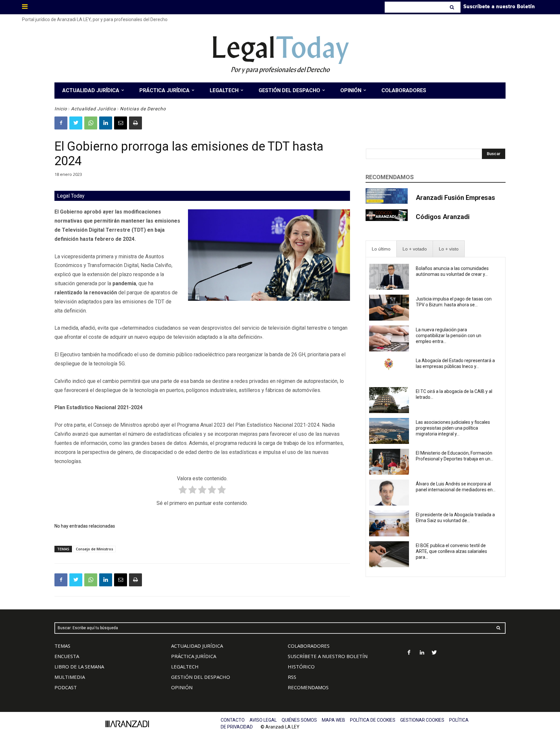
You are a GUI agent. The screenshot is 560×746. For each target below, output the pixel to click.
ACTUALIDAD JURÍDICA (197, 645)
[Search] (452, 7)
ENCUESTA (66, 656)
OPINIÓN (181, 687)
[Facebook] (60, 122)
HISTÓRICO (301, 666)
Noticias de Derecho (143, 108)
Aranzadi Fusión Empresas (455, 198)
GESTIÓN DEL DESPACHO (200, 677)
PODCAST (65, 687)
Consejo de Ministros (94, 548)
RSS (292, 677)
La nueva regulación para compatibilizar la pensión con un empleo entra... (448, 335)
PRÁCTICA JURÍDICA (193, 656)
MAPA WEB (333, 720)
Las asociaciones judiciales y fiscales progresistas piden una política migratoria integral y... (453, 428)
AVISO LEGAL (263, 720)
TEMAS (62, 645)
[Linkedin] (105, 122)
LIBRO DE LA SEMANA (79, 666)
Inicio (60, 108)
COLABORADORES (309, 645)
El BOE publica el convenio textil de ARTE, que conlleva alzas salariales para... (451, 551)
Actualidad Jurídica (93, 108)
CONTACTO (233, 720)
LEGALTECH (185, 666)
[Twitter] (75, 122)
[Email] (120, 122)
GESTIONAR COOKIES (422, 720)
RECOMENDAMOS (308, 687)
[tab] (381, 249)
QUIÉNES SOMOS (299, 720)
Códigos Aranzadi (443, 217)
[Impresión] (135, 122)
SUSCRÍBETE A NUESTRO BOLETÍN (328, 656)
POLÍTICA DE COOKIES (372, 720)
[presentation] (381, 249)
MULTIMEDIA (69, 677)
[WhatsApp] (90, 122)
